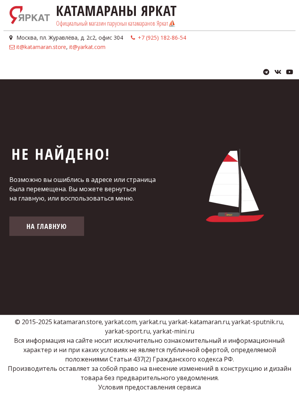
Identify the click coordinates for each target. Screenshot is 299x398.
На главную (46, 226)
